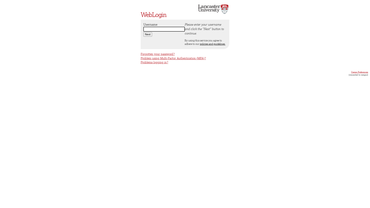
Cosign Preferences (359, 72)
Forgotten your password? (158, 54)
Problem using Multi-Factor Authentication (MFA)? (173, 58)
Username (150, 24)
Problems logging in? (154, 62)
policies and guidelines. (212, 43)
